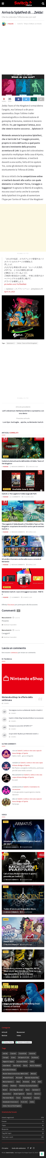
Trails (18, 1098)
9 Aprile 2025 (32, 532)
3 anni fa (20, 24)
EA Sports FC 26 (23, 1057)
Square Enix (7, 1094)
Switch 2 (37, 1094)
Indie (32, 1061)
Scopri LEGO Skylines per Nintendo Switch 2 (23, 734)
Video (6, 456)
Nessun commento (18, 466)
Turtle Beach (27, 1098)
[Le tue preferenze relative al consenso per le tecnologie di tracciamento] (42, 1154)
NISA (33, 1082)
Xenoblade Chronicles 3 (10, 1102)
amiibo (5, 1053)
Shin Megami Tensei (16, 1090)
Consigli (5, 1057)
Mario (25, 1065)
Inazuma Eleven (22, 1061)
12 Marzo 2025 (27, 597)
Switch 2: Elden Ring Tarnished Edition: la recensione (26, 718)
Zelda (32, 1102)
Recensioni (21, 1032)
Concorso (32, 1053)
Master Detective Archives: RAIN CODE (15, 1073)
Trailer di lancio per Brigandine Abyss (20, 909)
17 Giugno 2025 (28, 497)
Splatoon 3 (10, 343)
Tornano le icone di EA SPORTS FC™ (20, 726)
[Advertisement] (23, 50)
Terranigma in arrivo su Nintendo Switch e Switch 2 (25, 710)
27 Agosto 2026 (27, 847)
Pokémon (13, 1086)
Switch (29, 1094)
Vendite (36, 1098)
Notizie (6, 554)
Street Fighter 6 (19, 1094)
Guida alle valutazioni (19, 1148)
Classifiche (22, 1053)
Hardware (35, 1057)
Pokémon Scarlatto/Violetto (28, 1086)
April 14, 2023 (9, 291)
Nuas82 (10, 24)
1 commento (15, 497)
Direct (13, 1057)
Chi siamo (5, 1148)
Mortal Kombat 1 (8, 1082)
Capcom (13, 1053)
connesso (14, 652)
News (18, 1082)
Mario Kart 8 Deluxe (9, 1069)
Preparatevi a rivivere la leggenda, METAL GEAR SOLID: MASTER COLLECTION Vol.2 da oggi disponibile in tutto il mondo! (22, 971)
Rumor (5, 1090)
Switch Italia (10, 1152)
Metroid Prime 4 (8, 1077)
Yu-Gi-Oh (24, 1102)
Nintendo (26, 1082)
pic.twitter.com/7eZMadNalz (15, 284)
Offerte (5, 1086)
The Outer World (8, 1098)
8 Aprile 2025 (32, 564)
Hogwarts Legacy (8, 1061)
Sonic (27, 1090)
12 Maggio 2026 (33, 466)
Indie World (6, 1065)
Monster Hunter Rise (31, 1077)
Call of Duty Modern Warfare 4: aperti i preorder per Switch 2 (20, 875)
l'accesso (11, 605)
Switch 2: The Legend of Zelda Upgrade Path (19, 493)
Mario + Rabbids (35, 1065)
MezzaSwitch (6, 618)
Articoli (7, 489)
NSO (39, 1082)
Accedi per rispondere (10, 625)
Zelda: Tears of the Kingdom (27, 343)
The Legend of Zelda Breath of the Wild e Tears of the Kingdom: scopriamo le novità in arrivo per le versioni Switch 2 (23, 526)
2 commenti (15, 597)
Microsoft (19, 1077)
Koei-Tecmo (16, 1065)
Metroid (33, 1073)
